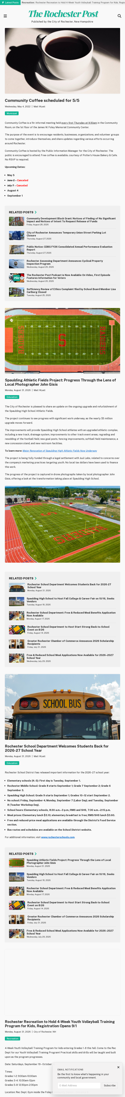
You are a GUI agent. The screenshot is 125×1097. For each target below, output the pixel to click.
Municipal (12, 113)
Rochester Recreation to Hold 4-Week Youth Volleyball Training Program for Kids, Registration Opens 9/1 (65, 2)
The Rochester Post (62, 13)
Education (12, 397)
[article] (62, 221)
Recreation (12, 1038)
